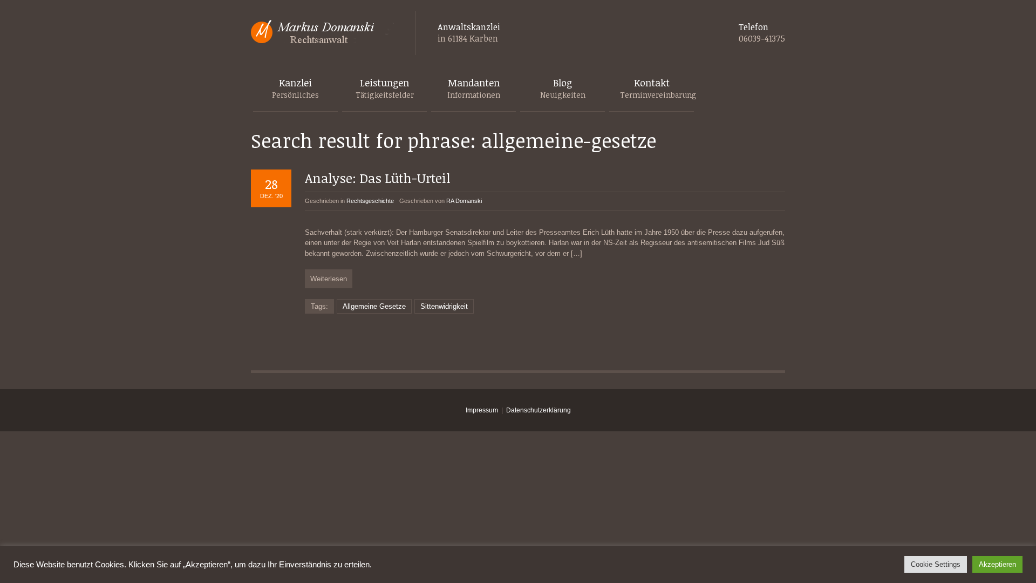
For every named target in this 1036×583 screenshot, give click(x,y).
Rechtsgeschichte (370, 201)
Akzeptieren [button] (997, 564)
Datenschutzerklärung (538, 410)
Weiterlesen (328, 279)
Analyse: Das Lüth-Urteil (378, 178)
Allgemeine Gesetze (374, 306)
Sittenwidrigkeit (444, 306)
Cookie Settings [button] (935, 564)
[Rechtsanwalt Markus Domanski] (322, 33)
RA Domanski (464, 201)
